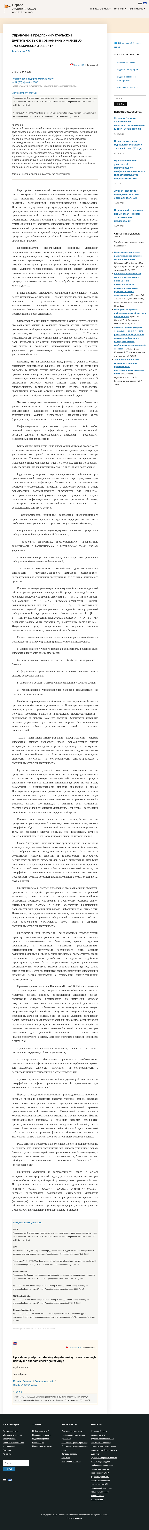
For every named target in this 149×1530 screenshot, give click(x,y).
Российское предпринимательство (32, 78)
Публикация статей (126, 62)
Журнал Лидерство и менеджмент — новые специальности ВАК (126, 194)
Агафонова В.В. (21, 51)
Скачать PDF (79, 65)
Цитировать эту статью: (24, 93)
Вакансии (7, 1450)
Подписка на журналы (127, 87)
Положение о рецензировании (74, 1442)
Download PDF (75, 1348)
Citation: (17, 1391)
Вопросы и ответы (69, 1454)
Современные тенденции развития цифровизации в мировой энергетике (128, 255)
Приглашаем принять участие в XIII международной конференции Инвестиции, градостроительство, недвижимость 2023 (104, 1465)
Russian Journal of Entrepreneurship (33, 1381)
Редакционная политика (72, 1431)
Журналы (119, 9)
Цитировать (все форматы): (27, 1222)
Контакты (7, 1454)
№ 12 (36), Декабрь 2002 (25, 82)
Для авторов (136, 9)
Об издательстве (99, 9)
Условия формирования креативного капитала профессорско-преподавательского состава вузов (129, 366)
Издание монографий (127, 69)
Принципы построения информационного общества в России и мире (130, 313)
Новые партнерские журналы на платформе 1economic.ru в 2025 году (128, 145)
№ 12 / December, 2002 (25, 1384)
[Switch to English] (145, 2)
